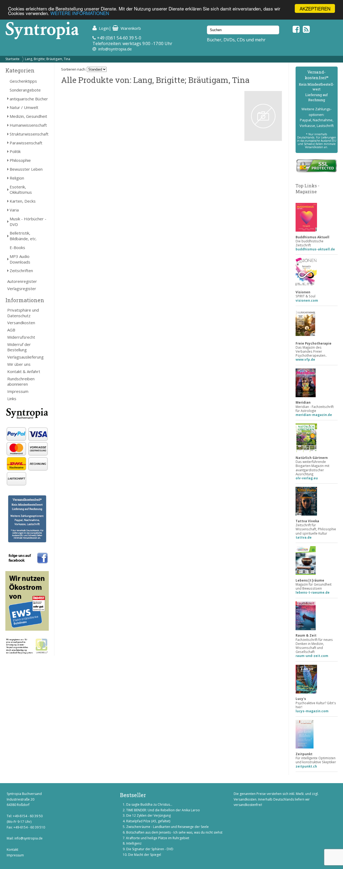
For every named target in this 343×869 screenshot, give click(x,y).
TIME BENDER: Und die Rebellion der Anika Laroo (163, 810)
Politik (15, 151)
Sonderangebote (25, 90)
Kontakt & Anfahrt (23, 371)
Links (11, 398)
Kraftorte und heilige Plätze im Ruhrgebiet (157, 838)
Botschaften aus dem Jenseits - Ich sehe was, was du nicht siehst (174, 832)
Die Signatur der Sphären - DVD (149, 849)
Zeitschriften (21, 270)
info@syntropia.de (115, 49)
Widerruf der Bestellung (19, 347)
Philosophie (20, 160)
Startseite (12, 59)
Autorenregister (22, 281)
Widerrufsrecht (21, 337)
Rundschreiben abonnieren (21, 381)
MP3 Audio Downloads (20, 259)
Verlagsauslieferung (25, 357)
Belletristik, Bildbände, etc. (23, 235)
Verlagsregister (21, 288)
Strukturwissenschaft (29, 134)
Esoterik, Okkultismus (21, 189)
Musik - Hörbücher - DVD (28, 221)
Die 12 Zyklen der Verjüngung (148, 815)
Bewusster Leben (26, 169)
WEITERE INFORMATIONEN (79, 13)
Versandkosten (21, 322)
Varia (14, 210)
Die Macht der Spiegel (144, 854)
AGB (11, 330)
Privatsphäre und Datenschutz (23, 312)
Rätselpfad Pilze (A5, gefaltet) (148, 821)
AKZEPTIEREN (315, 8)
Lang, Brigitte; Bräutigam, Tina (47, 59)
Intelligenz (133, 843)
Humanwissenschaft (28, 125)
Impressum (17, 391)
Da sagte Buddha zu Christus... (149, 804)
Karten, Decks (23, 201)
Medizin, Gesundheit (28, 116)
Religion (17, 178)
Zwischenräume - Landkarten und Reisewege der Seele (167, 826)
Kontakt (12, 849)
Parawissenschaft (26, 142)
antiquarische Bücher (29, 98)
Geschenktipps (23, 81)
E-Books (17, 247)
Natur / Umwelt (24, 107)
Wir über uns (19, 364)
